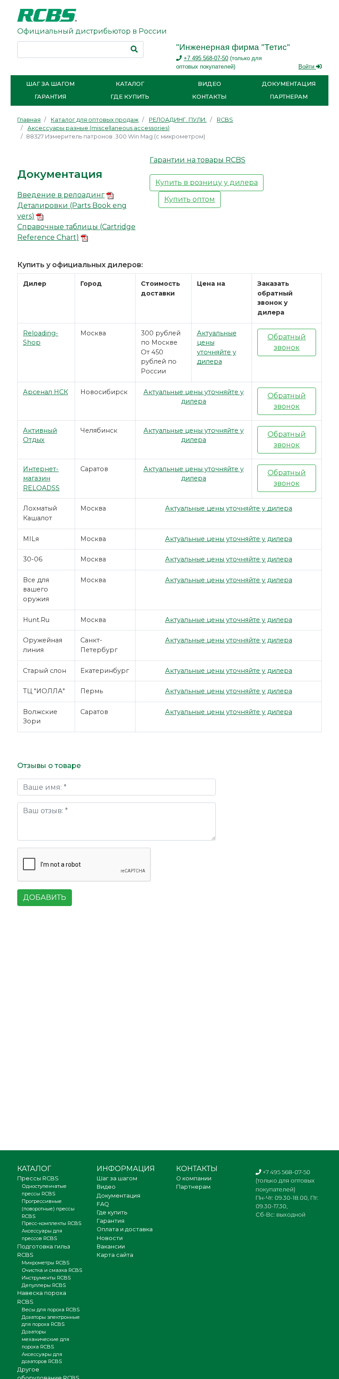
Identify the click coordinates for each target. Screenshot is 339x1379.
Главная (29, 119)
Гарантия (50, 96)
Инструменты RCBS (46, 1278)
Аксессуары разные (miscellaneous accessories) (98, 128)
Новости (110, 1238)
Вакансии (111, 1246)
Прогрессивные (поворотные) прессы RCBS (48, 1208)
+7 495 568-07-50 (206, 58)
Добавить (44, 897)
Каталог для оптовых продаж (95, 119)
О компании (193, 1178)
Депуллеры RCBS (44, 1285)
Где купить (129, 96)
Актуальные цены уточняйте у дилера (228, 508)
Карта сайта (115, 1255)
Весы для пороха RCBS (50, 1309)
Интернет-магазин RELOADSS (41, 478)
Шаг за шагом (50, 84)
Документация (289, 84)
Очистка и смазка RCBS (52, 1270)
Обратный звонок (286, 342)
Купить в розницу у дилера (206, 182)
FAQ (103, 1204)
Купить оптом (189, 199)
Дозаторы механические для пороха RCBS (45, 1339)
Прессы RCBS (38, 1178)
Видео (209, 84)
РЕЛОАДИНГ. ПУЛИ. (178, 119)
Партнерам (289, 96)
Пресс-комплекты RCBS (51, 1223)
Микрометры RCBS (45, 1263)
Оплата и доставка (125, 1229)
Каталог (130, 84)
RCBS (225, 119)
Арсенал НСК (45, 392)
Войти (307, 66)
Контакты (209, 96)
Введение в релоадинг (61, 195)
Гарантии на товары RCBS (197, 160)
